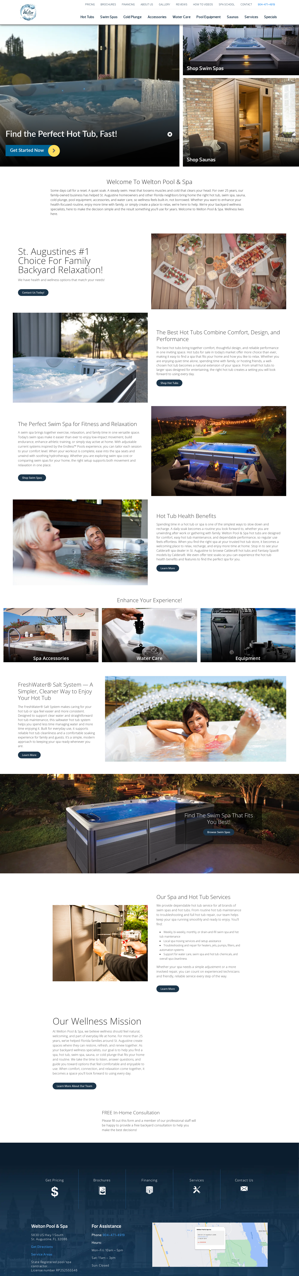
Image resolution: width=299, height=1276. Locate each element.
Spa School (227, 4)
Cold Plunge (132, 17)
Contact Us (244, 1180)
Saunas (232, 17)
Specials (270, 17)
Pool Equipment (208, 17)
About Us (147, 4)
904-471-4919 (114, 1235)
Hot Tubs (87, 17)
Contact (246, 4)
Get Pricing (55, 1180)
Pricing (90, 4)
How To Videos (203, 4)
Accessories (157, 17)
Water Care (182, 17)
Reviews (181, 4)
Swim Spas (108, 17)
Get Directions (42, 1247)
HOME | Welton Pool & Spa (28, 12)
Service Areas (41, 1254)
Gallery (164, 4)
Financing (128, 4)
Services (251, 17)
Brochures (108, 4)
